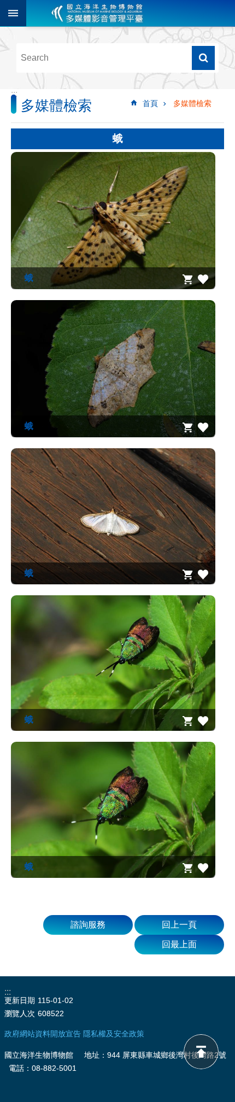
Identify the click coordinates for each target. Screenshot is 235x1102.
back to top (201, 1051)
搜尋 (203, 58)
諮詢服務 (87, 924)
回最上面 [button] (179, 944)
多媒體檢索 (192, 103)
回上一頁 (179, 924)
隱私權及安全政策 (113, 1033)
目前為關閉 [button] (13, 13)
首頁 (150, 103)
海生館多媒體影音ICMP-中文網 (97, 13)
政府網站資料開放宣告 (42, 1033)
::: (14, 93)
